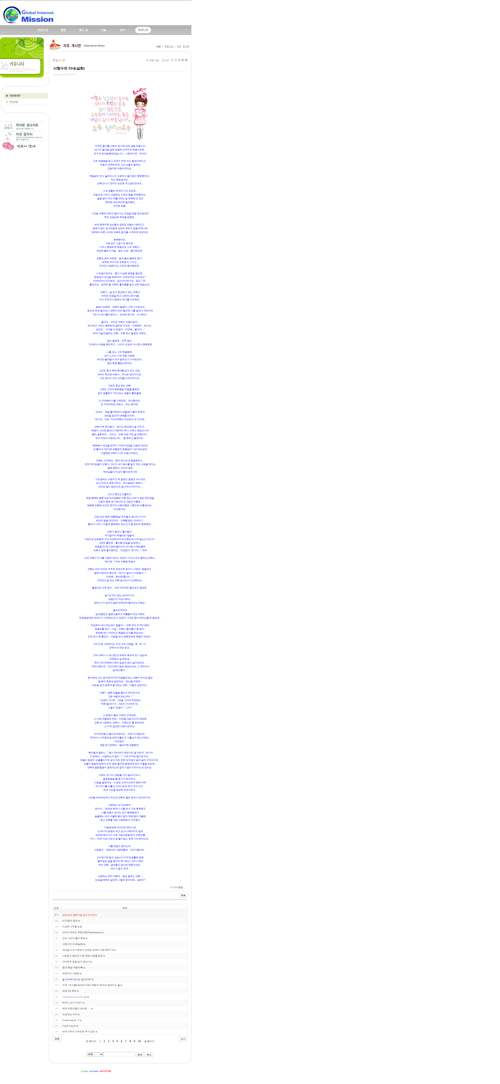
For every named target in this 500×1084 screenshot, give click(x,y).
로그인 (165, 60)
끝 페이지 (149, 1041)
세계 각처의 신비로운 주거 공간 (78, 1031)
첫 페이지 (91, 1041)
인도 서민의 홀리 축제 (73, 938)
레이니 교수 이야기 (72, 1002)
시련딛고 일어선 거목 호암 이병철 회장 (82, 955)
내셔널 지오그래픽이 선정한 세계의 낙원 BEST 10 (88, 950)
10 (139, 1041)
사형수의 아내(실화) (69, 68)
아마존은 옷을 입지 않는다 (76, 961)
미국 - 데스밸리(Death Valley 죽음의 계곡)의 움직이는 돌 (91, 985)
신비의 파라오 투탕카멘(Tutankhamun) (81, 932)
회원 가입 (154, 60)
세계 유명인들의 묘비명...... (76, 1008)
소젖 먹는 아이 (70, 1014)
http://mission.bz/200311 (65, 74)
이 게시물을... (178, 887)
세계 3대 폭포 (69, 991)
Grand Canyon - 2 (70, 1020)
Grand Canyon (69, 1025)
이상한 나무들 (69, 926)
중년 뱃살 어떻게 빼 (72, 967)
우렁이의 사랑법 (70, 973)
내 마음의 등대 (70, 920)
